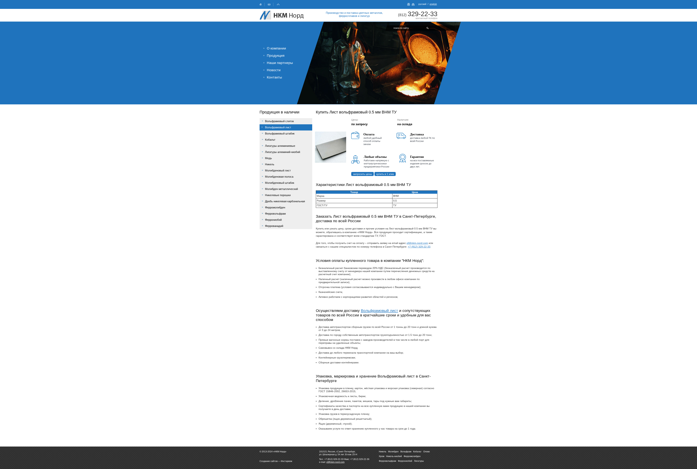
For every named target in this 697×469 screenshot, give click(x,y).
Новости (274, 70)
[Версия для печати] (408, 4)
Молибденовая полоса (279, 176)
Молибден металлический (281, 188)
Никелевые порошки (278, 195)
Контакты (274, 77)
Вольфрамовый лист (379, 310)
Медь (268, 158)
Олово (426, 451)
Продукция (275, 55)
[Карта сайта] (278, 4)
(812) (417, 15)
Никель (269, 164)
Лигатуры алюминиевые (280, 145)
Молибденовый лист (278, 170)
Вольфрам (405, 451)
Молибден (393, 451)
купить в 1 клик (385, 174)
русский (422, 4)
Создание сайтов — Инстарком (276, 461)
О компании (276, 48)
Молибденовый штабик (279, 182)
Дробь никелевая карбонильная (285, 201)
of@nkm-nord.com (417, 243)
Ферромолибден (275, 207)
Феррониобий (273, 219)
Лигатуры (419, 461)
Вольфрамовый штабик (280, 133)
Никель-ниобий (394, 456)
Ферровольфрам (275, 213)
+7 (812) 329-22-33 (419, 246)
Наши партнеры (280, 63)
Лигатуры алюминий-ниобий (282, 151)
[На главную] (285, 15)
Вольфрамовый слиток (279, 121)
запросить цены (362, 174)
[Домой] (261, 4)
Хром (381, 456)
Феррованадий (274, 225)
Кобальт (270, 139)
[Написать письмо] (269, 4)
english (433, 4)
